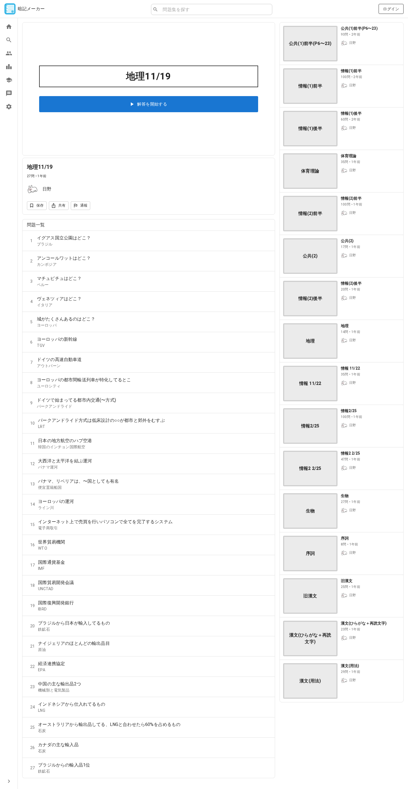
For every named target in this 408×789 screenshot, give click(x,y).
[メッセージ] (8, 93)
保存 (40, 205)
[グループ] (8, 53)
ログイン (391, 9)
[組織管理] (8, 80)
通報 (84, 205)
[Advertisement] (341, 746)
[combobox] (215, 9)
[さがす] (8, 40)
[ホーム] (8, 26)
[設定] (8, 106)
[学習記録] (8, 66)
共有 (62, 205)
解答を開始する (152, 104)
